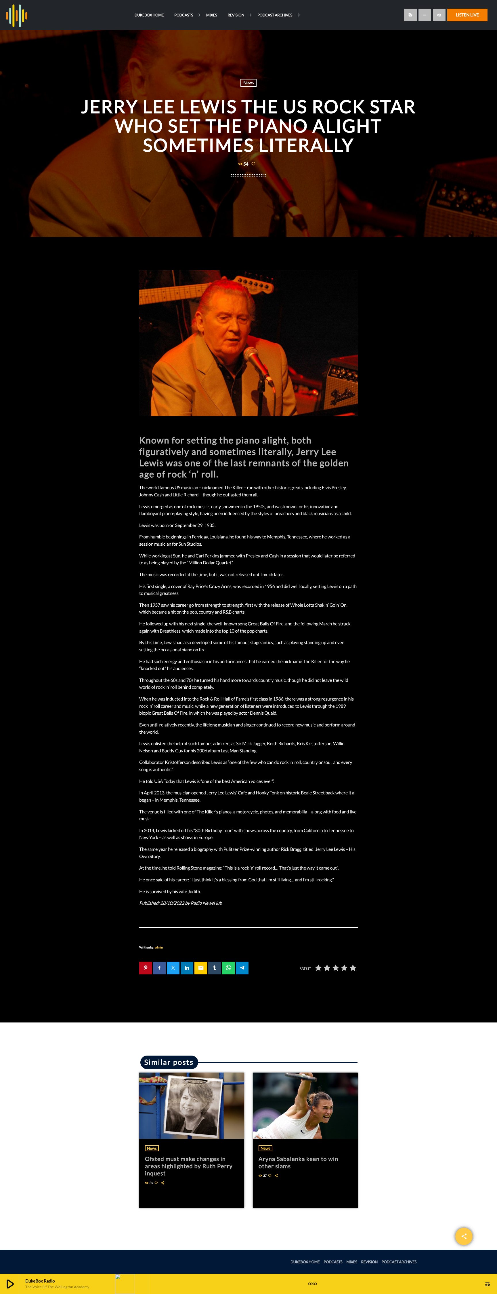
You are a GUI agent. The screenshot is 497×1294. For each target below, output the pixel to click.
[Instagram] (410, 15)
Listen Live (467, 15)
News (248, 82)
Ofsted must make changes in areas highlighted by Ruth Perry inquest (189, 1166)
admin (159, 947)
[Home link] (16, 15)
